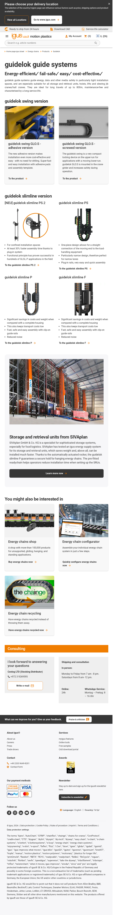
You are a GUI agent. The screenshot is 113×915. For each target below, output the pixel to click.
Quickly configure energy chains (80, 564)
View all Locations (16, 19)
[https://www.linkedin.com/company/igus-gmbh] (21, 813)
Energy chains (33, 51)
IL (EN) (103, 36)
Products (45, 51)
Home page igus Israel (15, 51)
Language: (72, 810)
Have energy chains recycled (26, 630)
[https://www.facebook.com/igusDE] (9, 813)
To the (16, 178)
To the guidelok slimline (20, 265)
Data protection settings (18, 829)
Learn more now (54, 473)
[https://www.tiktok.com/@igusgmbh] (32, 813)
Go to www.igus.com (44, 19)
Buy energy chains (20, 562)
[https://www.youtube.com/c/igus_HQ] (27, 813)
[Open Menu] (7, 36)
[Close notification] (109, 4)
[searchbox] (50, 43)
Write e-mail (22, 685)
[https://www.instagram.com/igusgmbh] (15, 813)
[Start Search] (96, 43)
